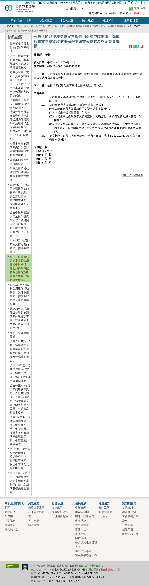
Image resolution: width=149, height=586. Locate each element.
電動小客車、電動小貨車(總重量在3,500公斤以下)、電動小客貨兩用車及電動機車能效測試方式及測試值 (20, 84)
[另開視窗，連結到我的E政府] (25, 566)
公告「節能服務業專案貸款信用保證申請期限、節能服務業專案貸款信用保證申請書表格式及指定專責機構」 (19, 268)
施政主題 (34, 503)
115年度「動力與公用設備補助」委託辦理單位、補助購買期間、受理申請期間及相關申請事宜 (20, 458)
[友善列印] (134, 26)
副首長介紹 (129, 511)
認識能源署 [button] (131, 20)
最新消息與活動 (15, 503)
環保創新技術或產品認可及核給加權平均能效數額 (19, 174)
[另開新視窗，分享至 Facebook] (130, 46)
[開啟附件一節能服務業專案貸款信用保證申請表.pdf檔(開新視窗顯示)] (46, 155)
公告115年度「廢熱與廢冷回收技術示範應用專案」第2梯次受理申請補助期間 (20, 373)
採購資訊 (10, 525)
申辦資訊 (80, 507)
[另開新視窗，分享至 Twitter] (137, 46)
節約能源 (125, 13)
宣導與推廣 (82, 525)
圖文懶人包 (11, 529)
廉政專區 (80, 533)
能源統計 (104, 503)
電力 (31, 516)
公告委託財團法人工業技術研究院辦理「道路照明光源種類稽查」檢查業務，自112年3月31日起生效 (20, 224)
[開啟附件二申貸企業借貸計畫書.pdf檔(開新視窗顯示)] (46, 158)
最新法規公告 (60, 511)
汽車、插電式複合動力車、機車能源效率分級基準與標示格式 (19, 62)
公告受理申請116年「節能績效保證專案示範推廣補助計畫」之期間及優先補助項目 (20, 483)
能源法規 (28, 26)
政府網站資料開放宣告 (43, 565)
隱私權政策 (63, 565)
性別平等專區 (83, 551)
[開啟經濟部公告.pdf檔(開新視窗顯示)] (52, 151)
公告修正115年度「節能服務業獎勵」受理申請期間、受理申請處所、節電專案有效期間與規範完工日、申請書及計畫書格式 (20, 399)
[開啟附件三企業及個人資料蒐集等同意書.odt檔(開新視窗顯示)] (50, 162)
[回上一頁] (127, 175)
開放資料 (80, 538)
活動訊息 (10, 520)
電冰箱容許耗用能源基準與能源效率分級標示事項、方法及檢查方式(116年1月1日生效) (19, 318)
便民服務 (90, 2)
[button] (131, 8)
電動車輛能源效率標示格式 (19, 161)
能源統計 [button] (109, 20)
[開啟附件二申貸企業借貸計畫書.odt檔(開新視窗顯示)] (50, 158)
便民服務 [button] (88, 20)
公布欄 (9, 516)
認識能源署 (129, 503)
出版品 (103, 516)
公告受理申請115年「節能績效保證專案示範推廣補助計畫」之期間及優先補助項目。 (20, 351)
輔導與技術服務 (84, 516)
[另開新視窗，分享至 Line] (134, 46)
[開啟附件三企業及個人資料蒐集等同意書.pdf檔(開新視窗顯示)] (46, 162)
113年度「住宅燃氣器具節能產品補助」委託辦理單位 (20, 246)
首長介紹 (127, 507)
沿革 (125, 520)
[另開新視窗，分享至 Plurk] (141, 46)
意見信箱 (52, 2)
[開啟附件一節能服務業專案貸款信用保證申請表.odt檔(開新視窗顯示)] (50, 155)
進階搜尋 (139, 8)
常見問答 (78, 2)
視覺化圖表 (105, 511)
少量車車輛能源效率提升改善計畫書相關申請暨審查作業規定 (19, 149)
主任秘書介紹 (130, 516)
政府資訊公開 (130, 533)
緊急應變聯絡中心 (86, 555)
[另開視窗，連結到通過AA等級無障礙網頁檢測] (12, 565)
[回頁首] (138, 175)
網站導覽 (30, 2)
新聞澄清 (10, 511)
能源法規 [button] (67, 20)
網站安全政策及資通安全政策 (87, 565)
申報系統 (80, 520)
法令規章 (40, 26)
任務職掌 (127, 525)
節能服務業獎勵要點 (19, 334)
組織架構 (127, 529)
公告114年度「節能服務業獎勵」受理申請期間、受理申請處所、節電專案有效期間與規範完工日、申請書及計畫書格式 (20, 431)
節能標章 (139, 13)
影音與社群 (82, 529)
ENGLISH (65, 2)
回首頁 (41, 2)
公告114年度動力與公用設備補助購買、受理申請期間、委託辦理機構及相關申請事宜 (20, 294)
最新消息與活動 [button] (21, 20)
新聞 (7, 507)
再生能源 (111, 13)
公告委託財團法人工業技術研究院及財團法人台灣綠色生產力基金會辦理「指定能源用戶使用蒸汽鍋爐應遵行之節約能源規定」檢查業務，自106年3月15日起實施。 (20, 119)
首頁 (19, 26)
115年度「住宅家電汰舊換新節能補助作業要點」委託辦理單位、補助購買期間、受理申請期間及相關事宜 (20, 196)
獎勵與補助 (82, 511)
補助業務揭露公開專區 (109, 2)
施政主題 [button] (46, 20)
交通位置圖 (92, 569)
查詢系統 (104, 507)
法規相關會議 (60, 516)
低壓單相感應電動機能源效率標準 (19, 47)
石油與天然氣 (36, 511)
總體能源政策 (36, 507)
